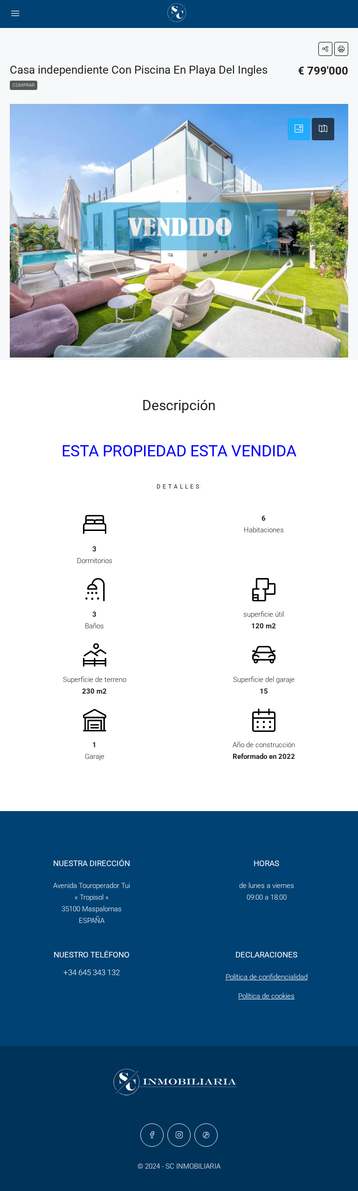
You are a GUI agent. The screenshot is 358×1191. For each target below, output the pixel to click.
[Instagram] (179, 1135)
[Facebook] (152, 1135)
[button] (325, 49)
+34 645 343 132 (91, 972)
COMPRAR (23, 85)
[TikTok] (206, 1135)
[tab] (299, 129)
